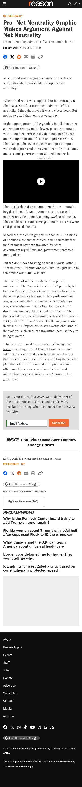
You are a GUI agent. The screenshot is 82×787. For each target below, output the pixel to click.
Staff (6, 662)
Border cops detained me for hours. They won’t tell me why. (37, 556)
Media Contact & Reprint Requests (24, 491)
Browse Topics (12, 647)
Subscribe (58, 423)
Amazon (8, 716)
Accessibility (43, 748)
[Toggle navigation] (4, 4)
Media (7, 708)
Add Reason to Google (23, 68)
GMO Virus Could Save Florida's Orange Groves (41, 442)
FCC (23, 464)
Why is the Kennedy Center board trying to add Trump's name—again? (39, 520)
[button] (77, 3)
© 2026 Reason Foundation (18, 748)
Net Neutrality (13, 16)
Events (7, 655)
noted (7, 349)
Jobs (6, 670)
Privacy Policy (60, 748)
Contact (8, 701)
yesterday (50, 115)
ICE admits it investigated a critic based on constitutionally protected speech (39, 568)
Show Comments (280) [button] (25, 501)
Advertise (9, 685)
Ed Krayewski (10, 48)
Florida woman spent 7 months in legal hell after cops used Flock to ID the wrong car (40, 532)
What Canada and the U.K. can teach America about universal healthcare (34, 544)
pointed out (68, 321)
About (7, 639)
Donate (8, 678)
